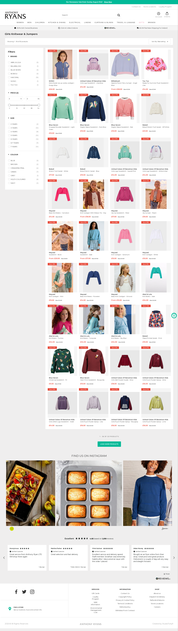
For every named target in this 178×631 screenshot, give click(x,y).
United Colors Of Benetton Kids (93, 81)
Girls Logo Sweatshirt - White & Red (155, 171)
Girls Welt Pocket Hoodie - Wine (122, 380)
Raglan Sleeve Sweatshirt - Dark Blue (93, 127)
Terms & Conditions (125, 603)
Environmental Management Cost (96, 610)
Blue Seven (53, 125)
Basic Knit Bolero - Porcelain (90, 296)
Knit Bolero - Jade (149, 296)
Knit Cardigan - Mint (56, 296)
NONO (51, 81)
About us (157, 593)
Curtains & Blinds (104, 22)
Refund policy (125, 607)
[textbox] (16, 99)
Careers (157, 607)
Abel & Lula (147, 294)
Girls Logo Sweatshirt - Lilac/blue (91, 83)
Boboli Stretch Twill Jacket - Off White (156, 127)
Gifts (141, 22)
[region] (89, 558)
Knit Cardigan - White (150, 255)
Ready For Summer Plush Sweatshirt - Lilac (156, 84)
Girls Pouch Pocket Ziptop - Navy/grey (124, 422)
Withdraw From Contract (125, 610)
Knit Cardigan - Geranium (120, 255)
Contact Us (136, 7)
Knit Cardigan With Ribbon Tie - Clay (93, 213)
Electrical (75, 22)
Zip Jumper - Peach (149, 213)
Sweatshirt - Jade (86, 255)
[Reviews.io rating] (110, 28)
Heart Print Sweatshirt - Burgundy (92, 380)
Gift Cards (95, 593)
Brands (151, 22)
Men (29, 22)
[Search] (119, 15)
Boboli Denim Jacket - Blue (89, 171)
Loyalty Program (165, 7)
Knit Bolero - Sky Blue (118, 338)
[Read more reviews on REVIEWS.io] (163, 579)
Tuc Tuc (146, 81)
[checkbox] (24, 62)
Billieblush (115, 81)
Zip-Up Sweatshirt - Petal (120, 213)
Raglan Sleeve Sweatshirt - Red (122, 127)
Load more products (109, 444)
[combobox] (88, 15)
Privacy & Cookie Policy (125, 600)
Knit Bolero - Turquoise (88, 338)
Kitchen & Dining (57, 22)
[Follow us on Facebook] (17, 592)
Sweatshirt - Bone (55, 255)
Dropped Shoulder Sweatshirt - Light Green (62, 128)
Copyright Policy (125, 597)
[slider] (9, 105)
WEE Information (95, 603)
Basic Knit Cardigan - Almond (121, 296)
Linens (87, 22)
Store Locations (149, 7)
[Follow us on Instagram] (33, 592)
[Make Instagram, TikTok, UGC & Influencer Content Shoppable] (165, 529)
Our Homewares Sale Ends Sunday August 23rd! (89, 2)
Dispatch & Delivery (157, 597)
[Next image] (74, 64)
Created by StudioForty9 (162, 624)
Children (40, 22)
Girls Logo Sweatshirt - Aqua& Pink (123, 171)
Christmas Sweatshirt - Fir (58, 380)
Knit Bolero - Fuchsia (56, 338)
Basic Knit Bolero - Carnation (59, 213)
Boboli (145, 125)
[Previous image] (50, 64)
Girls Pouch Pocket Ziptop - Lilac (91, 422)
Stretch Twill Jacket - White (58, 171)
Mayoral (52, 211)
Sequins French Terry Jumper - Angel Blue (124, 84)
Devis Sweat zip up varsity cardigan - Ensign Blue (62, 84)
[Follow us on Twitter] (25, 592)
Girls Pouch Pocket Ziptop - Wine (154, 380)
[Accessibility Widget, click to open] (174, 315)
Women (20, 22)
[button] (89, 493)
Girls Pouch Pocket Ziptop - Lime (154, 422)
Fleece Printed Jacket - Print (152, 338)
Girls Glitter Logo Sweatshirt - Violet (61, 422)
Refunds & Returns (157, 600)
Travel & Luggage (126, 22)
